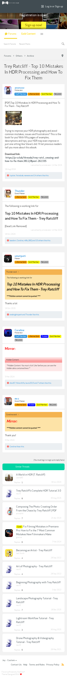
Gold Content (28, 33)
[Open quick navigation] (62, 56)
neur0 (18, 494)
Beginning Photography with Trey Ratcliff (38, 582)
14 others (38, 175)
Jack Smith (20, 553)
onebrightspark (16, 314)
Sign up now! (33, 25)
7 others (41, 383)
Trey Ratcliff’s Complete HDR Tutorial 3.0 (38, 490)
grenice (19, 537)
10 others (40, 240)
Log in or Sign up (54, 6)
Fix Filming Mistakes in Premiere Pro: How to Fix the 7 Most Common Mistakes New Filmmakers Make (37, 530)
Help (25, 664)
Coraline (20, 240)
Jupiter (12, 175)
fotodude (19, 175)
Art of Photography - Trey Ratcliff (34, 566)
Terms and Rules (37, 664)
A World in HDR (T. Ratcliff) (30, 474)
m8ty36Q (28, 240)
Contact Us (16, 664)
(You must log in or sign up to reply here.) (49, 460)
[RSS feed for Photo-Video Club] (62, 665)
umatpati (20, 256)
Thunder (20, 191)
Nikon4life (20, 383)
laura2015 (29, 383)
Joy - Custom (8, 660)
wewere (27, 175)
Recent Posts (24, 44)
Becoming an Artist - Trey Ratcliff (34, 550)
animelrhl (19, 514)
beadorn (13, 240)
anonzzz (19, 88)
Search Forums (10, 44)
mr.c (17, 399)
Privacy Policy (52, 664)
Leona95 (19, 478)
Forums (12, 33)
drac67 (12, 383)
